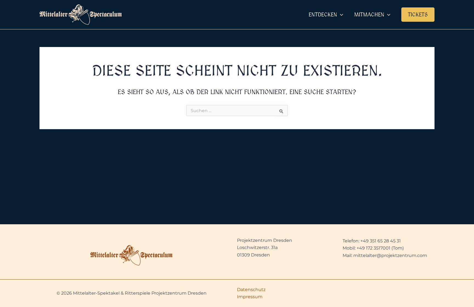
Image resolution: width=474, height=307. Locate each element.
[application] (340, 15)
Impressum (250, 296)
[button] (418, 14)
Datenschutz (251, 289)
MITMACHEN (369, 14)
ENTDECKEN (323, 14)
